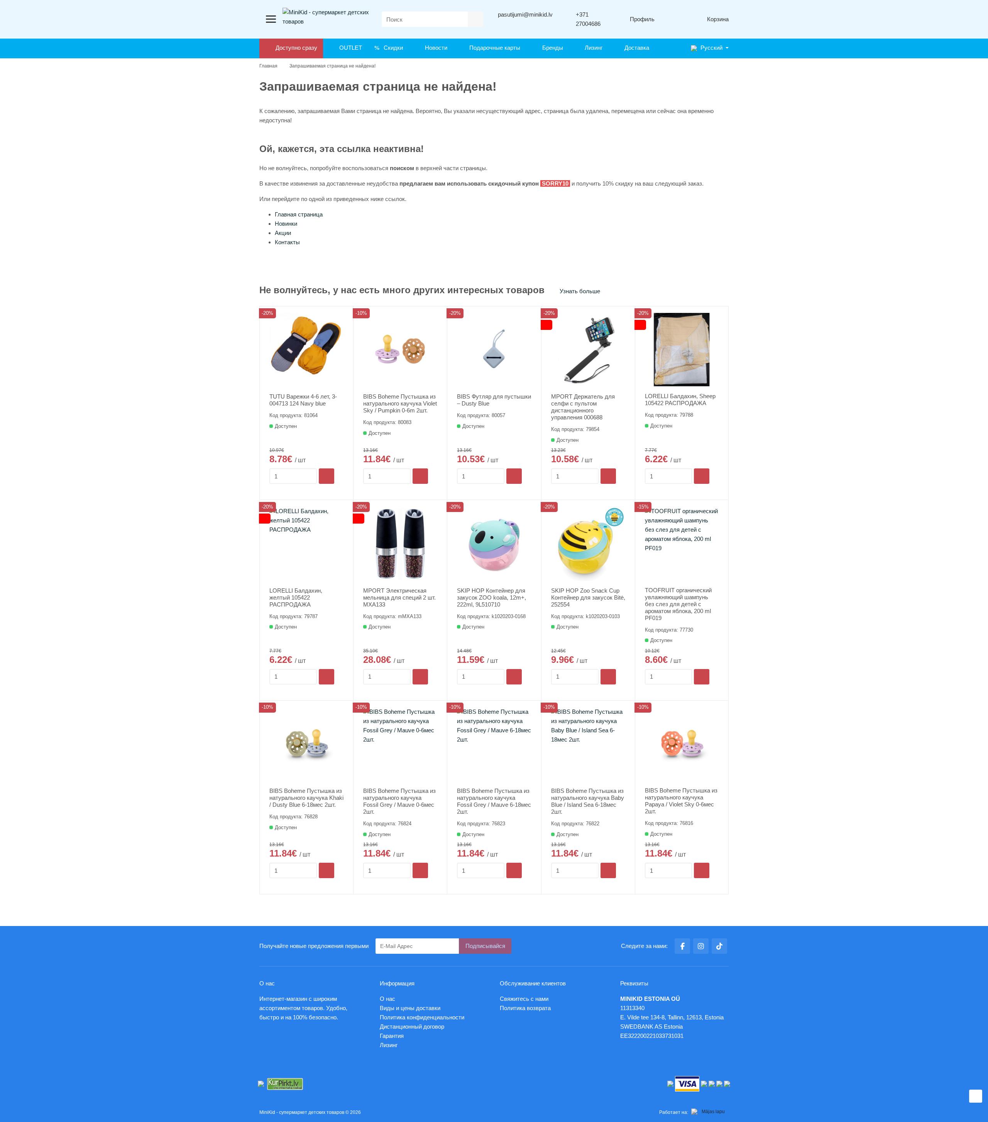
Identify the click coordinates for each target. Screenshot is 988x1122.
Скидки (392, 47)
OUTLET (349, 47)
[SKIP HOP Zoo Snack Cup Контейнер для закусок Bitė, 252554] (588, 544)
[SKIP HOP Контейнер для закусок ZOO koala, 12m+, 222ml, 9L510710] (494, 544)
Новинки (286, 223)
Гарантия (392, 1035)
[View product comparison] (673, 19)
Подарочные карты (493, 47)
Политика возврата (525, 1008)
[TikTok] (719, 946)
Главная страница (299, 214)
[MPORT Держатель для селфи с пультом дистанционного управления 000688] (588, 350)
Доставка (635, 47)
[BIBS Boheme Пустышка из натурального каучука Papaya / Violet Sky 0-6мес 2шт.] (682, 744)
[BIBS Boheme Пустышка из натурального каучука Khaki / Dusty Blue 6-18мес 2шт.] (306, 744)
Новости (434, 47)
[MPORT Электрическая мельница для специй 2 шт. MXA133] (400, 544)
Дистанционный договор (414, 1026)
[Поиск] (475, 19)
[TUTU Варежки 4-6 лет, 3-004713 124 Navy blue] (306, 350)
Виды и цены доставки (410, 1008)
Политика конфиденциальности (422, 1017)
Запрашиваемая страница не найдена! (332, 66)
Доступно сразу (294, 47)
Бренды (551, 47)
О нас (387, 998)
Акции (283, 233)
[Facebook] (682, 946)
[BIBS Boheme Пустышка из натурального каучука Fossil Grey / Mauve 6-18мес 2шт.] (494, 744)
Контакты (287, 242)
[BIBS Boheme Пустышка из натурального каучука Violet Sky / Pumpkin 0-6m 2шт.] (400, 350)
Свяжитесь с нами (524, 998)
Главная (268, 66)
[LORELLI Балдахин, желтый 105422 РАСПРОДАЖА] (306, 544)
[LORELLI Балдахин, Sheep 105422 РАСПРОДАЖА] (682, 350)
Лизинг (592, 47)
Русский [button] (710, 47)
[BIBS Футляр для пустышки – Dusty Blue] (494, 350)
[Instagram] (701, 946)
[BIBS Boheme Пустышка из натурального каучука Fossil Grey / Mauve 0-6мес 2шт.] (400, 744)
